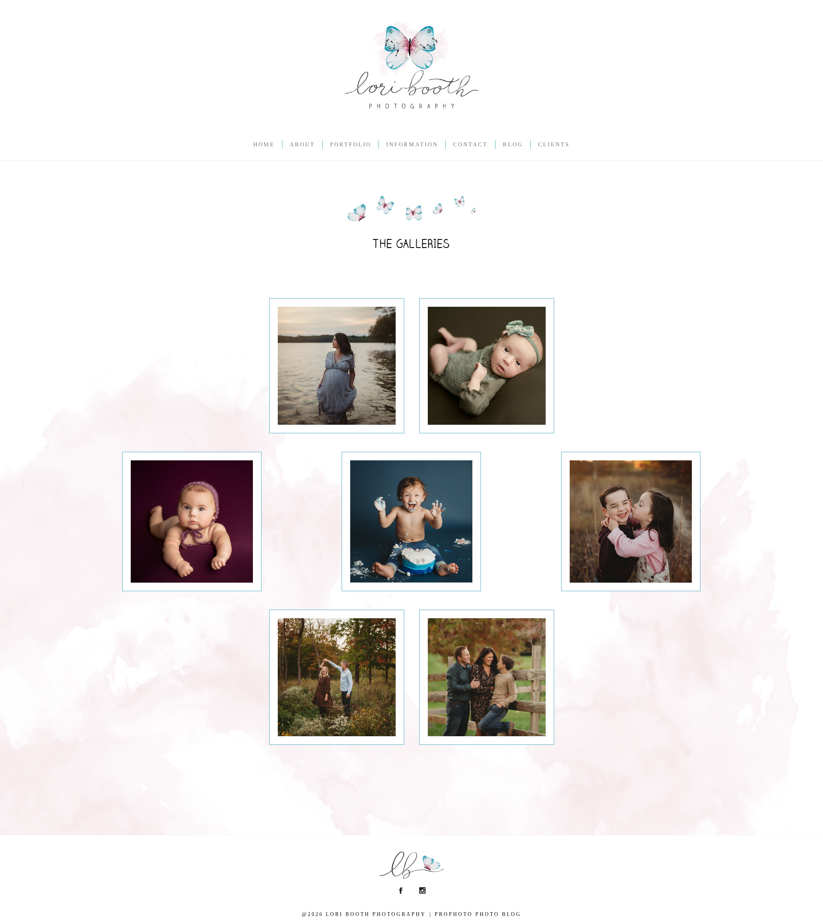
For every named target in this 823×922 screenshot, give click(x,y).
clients (554, 144)
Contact (470, 144)
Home (264, 144)
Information (412, 144)
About (302, 144)
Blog (513, 144)
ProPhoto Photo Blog (478, 914)
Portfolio (350, 144)
